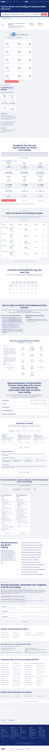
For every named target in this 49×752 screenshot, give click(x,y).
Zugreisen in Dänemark (11, 701)
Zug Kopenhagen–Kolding (41, 665)
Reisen (40, 727)
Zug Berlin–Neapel (16, 684)
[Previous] (10, 282)
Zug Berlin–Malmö (16, 637)
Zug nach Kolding (20, 701)
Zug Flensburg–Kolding (17, 674)
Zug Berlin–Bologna (28, 684)
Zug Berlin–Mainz (39, 634)
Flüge (14, 1)
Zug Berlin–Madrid (16, 680)
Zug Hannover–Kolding (5, 667)
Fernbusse (12, 727)
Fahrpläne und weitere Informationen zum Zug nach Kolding (36, 652)
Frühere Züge (5, 257)
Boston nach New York (5, 735)
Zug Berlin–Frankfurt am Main (29, 676)
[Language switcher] (27, 1)
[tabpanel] (24, 513)
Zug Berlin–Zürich (39, 682)
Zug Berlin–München (40, 632)
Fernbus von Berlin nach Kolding (31, 648)
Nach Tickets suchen (4, 98)
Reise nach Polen (42, 734)
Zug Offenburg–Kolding (5, 674)
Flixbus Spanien (13, 731)
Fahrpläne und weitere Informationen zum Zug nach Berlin (11, 652)
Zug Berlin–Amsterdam (5, 634)
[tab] (9, 38)
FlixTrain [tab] (34, 489)
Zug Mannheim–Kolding (5, 669)
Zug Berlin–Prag (27, 632)
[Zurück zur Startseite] (4, 1)
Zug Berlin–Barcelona (4, 680)
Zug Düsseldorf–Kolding (17, 665)
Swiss (21, 734)
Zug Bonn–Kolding (39, 669)
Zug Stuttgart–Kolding (40, 663)
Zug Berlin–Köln (39, 678)
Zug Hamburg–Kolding (17, 663)
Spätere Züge (43, 257)
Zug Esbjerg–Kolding (16, 696)
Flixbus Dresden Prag (14, 732)
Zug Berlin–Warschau (4, 632)
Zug (7, 1)
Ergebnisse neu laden (23, 220)
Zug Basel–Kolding (16, 667)
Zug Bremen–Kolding (40, 667)
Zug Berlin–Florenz (39, 680)
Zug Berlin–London (16, 676)
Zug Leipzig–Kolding (28, 667)
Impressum (12, 749)
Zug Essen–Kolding (16, 671)
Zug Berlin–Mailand (27, 678)
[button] (22, 14)
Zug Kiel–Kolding (27, 671)
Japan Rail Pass (42, 729)
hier (34, 261)
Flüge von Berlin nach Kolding (6, 649)
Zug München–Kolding (5, 663)
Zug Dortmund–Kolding (17, 669)
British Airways (23, 732)
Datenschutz (28, 749)
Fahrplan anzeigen (4, 110)
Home (2, 701)
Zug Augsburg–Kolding (5, 671)
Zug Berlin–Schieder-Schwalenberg (30, 634)
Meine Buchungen (34, 1)
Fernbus (10, 1)
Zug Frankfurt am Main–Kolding (30, 663)
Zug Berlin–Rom (4, 678)
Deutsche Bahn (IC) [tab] (26, 489)
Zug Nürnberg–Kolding (28, 665)
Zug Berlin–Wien (16, 632)
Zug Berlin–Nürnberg (4, 684)
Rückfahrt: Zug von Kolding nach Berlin (8, 648)
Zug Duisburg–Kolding (40, 671)
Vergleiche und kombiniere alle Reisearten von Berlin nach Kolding (35, 650)
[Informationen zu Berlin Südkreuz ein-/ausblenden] (46, 612)
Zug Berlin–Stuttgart (16, 678)
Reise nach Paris (42, 732)
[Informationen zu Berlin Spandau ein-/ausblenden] (46, 617)
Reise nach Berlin (42, 731)
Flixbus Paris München (14, 735)
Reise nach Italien (42, 735)
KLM (21, 735)
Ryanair (21, 729)
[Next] (30, 34)
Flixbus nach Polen (13, 729)
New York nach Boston (5, 736)
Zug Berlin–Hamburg (4, 676)
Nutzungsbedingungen (20, 749)
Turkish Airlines (23, 731)
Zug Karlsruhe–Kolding (28, 669)
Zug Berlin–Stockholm (5, 637)
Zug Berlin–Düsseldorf (5, 682)
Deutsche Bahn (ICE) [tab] (16, 489)
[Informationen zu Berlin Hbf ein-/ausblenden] (46, 607)
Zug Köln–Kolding (4, 665)
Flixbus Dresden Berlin (14, 734)
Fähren (17, 1)
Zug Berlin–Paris (39, 674)
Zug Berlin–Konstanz (16, 634)
